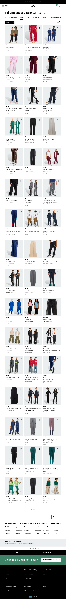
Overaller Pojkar (45, 530)
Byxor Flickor (37, 530)
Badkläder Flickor (46, 534)
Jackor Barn (56, 527)
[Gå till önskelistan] (6, 6)
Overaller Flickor (55, 530)
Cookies (45, 586)
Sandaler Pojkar (26, 530)
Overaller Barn (17, 534)
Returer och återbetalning (30, 569)
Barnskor (7, 530)
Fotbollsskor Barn (27, 534)
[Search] (59, 6)
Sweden (35, 596)
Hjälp (6, 578)
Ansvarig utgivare (28, 574)
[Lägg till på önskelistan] (20, 28)
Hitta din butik (27, 578)
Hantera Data (27, 586)
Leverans (7, 569)
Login (16, 552)
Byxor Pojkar (18, 530)
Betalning (45, 574)
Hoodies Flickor (55, 534)
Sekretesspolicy (9, 590)
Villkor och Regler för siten (30, 590)
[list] (33, 18)
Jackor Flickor (38, 527)
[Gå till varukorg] (63, 6)
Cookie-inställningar (10, 586)
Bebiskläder (8, 527)
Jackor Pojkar (47, 527)
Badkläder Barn (37, 534)
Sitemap (7, 574)
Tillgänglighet (46, 590)
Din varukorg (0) (47, 552)
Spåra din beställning (48, 569)
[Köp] (33, 7)
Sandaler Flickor (26, 527)
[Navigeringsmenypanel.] (3, 6)
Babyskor (7, 533)
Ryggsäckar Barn (18, 527)
